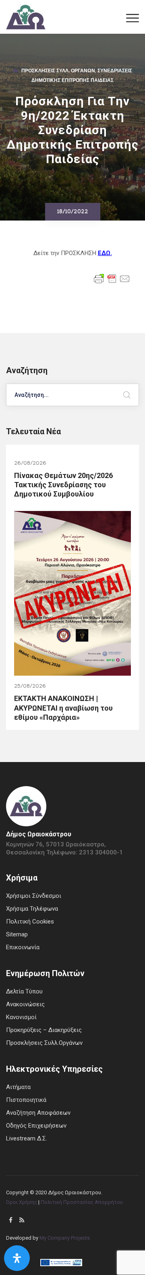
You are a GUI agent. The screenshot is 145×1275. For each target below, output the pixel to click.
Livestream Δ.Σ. (26, 1138)
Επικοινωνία (22, 947)
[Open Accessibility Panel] (17, 1258)
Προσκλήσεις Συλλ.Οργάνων (44, 1042)
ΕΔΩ (104, 253)
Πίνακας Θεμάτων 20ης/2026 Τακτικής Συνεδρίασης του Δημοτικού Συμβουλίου (63, 485)
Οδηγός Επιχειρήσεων (36, 1125)
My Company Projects (64, 1238)
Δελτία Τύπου (24, 991)
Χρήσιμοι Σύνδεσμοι (33, 895)
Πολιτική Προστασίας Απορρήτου (82, 1202)
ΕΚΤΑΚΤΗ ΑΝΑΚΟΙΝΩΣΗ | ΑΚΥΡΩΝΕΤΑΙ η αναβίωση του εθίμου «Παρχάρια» (63, 707)
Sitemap (17, 934)
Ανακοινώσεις (25, 1004)
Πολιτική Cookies (30, 921)
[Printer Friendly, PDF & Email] (112, 278)
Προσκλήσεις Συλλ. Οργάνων (58, 71)
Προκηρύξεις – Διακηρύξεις (44, 1030)
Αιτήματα (18, 1087)
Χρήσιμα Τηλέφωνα (32, 908)
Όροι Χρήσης (21, 1202)
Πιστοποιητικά (26, 1099)
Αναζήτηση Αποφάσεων (38, 1112)
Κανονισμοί (21, 1017)
